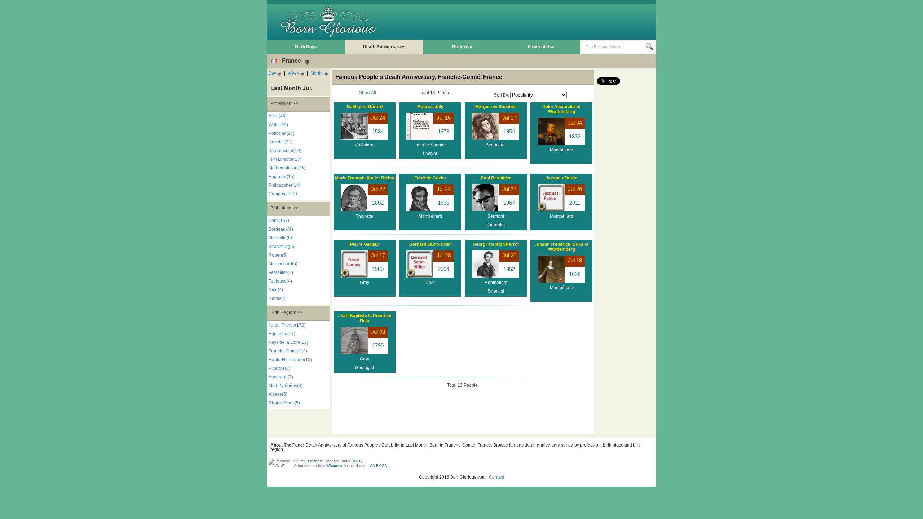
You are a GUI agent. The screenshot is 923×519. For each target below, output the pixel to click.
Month (316, 73)
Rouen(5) (278, 255)
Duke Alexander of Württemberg (561, 109)
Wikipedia (334, 465)
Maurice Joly (430, 106)
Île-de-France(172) (287, 325)
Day (272, 73)
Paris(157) (279, 220)
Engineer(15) (282, 176)
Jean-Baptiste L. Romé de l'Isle (364, 318)
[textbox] (613, 47)
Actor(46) (278, 116)
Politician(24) (282, 133)
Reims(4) (278, 298)
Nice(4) (276, 289)
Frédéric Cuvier (430, 178)
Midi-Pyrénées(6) (285, 385)
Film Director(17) (285, 159)
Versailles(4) (281, 272)
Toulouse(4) (280, 281)
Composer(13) (283, 193)
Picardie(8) (279, 368)
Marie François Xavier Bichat (364, 178)
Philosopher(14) (284, 185)
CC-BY (357, 460)
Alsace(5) (278, 394)
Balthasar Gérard (365, 106)
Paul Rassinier (496, 178)
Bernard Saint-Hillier (430, 244)
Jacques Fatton (561, 178)
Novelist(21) (280, 142)
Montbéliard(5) (283, 263)
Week (293, 73)
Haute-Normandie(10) (290, 359)
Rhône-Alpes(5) (284, 402)
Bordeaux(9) (281, 229)
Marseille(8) (280, 237)
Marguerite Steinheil (495, 106)
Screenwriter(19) (285, 150)
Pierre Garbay (364, 244)
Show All (367, 92)
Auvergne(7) (281, 377)
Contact (496, 477)
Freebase (316, 460)
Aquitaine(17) (282, 333)
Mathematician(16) (287, 167)
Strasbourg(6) (282, 246)
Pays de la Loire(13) (288, 342)
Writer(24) (278, 124)
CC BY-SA (378, 465)
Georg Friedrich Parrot (496, 244)
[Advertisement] (523, 21)
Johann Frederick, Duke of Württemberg (561, 247)
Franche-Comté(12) (288, 351)
